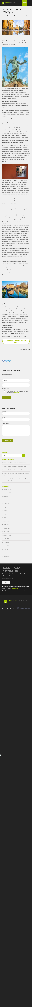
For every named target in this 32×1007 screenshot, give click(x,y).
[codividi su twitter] (6, 361)
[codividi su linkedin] (9, 361)
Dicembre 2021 (6, 528)
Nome (4, 411)
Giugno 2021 (6, 542)
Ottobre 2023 (6, 496)
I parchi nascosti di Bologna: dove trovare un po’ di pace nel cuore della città (16, 479)
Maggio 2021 (6, 545)
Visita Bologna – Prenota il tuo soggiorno (16, 341)
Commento (5, 423)
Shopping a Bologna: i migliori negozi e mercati (14, 462)
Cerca (24, 455)
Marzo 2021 (5, 552)
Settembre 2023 (7, 499)
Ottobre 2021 (6, 531)
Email (4, 417)
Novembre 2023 (7, 492)
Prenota (25, 2)
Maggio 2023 (6, 510)
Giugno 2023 (6, 507)
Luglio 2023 (6, 503)
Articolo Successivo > (25, 349)
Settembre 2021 (7, 535)
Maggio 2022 (6, 517)
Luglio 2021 (6, 538)
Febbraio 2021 (6, 556)
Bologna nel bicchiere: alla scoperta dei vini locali (14, 466)
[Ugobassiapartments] (8, 4)
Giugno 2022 (6, 514)
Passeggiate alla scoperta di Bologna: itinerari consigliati (16, 469)
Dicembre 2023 (6, 489)
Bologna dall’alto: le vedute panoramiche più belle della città (16, 474)
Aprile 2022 (6, 521)
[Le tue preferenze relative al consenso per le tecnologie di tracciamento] (0, 755)
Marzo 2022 (6, 524)
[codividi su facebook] (3, 361)
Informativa (16, 392)
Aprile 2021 (5, 549)
